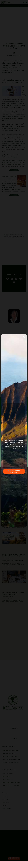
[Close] (23, 337)
